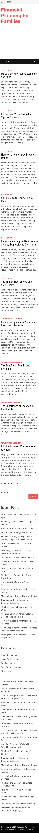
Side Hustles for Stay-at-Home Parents (19, 532)
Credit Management (10, 655)
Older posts (11, 483)
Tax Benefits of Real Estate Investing (18, 557)
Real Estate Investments (11, 319)
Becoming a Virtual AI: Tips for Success (17, 116)
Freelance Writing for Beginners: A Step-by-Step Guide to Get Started (19, 243)
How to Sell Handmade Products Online (19, 528)
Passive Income (8, 663)
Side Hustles (6, 70)
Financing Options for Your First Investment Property (18, 324)
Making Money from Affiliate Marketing (19, 596)
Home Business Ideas (10, 659)
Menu (7, 62)
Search (4, 493)
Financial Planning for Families (15, 15)
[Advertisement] (19, 43)
